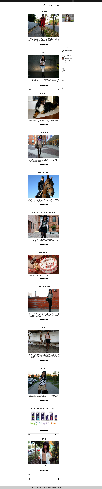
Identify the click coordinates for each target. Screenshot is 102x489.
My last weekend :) (44, 173)
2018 (63, 70)
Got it (69, 487)
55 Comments (57, 168)
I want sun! (44, 53)
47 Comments (57, 248)
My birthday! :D (44, 253)
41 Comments (57, 89)
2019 (63, 69)
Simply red (44, 12)
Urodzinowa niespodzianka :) (68, 57)
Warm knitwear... (44, 133)
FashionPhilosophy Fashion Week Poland (44, 213)
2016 (63, 72)
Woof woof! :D (44, 94)
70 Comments (57, 48)
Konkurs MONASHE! (67, 49)
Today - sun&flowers (43, 287)
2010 (63, 79)
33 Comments (57, 474)
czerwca (63, 87)
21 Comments (57, 128)
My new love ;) (44, 439)
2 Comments (57, 434)
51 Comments (57, 364)
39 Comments (57, 404)
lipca (62, 86)
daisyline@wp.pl (71, 30)
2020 (63, 68)
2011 (63, 78)
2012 (63, 77)
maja (63, 88)
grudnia (63, 80)
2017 (63, 71)
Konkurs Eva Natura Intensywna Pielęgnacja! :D (43, 409)
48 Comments (57, 323)
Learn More (66, 487)
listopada (63, 81)
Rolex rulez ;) (44, 369)
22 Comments (57, 208)
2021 (63, 67)
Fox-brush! (44, 328)
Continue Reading (44, 44)
